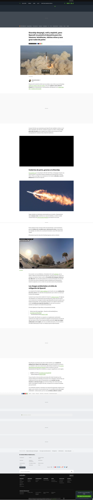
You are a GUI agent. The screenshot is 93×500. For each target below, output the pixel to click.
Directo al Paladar (46, 480)
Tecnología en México (32, 463)
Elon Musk (47, 393)
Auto (38, 3)
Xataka (21, 480)
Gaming (29, 3)
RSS (61, 467)
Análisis (30, 457)
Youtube (68, 3)
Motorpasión (53, 480)
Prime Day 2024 (22, 463)
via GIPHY (21, 270)
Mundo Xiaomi (22, 486)
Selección (24, 3)
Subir (71, 475)
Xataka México (22, 492)
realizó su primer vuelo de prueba (37, 85)
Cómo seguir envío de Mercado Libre (45, 450)
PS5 (51, 26)
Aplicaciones (40, 460)
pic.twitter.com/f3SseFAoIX (36, 313)
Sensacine (37, 480)
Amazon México (29, 26)
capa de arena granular (42, 217)
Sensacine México (38, 492)
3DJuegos (29, 480)
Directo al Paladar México (46, 493)
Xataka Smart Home (22, 484)
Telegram (59, 467)
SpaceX (38, 393)
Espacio (33, 393)
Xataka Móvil (22, 481)
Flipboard (40, 43)
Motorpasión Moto (54, 481)
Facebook (64, 3)
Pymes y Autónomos (69, 482)
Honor (64, 26)
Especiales (21, 460)
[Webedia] (71, 0)
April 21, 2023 (44, 314)
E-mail (41, 43)
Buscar (72, 472)
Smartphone (45, 26)
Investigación (22, 457)
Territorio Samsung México (46, 3)
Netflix (68, 26)
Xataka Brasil (22, 493)
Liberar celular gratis (68, 450)
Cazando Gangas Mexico (41, 458)
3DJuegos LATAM (30, 492)
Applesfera (21, 482)
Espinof (37, 481)
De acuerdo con (32, 173)
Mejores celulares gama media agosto (32, 450)
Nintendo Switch (55, 26)
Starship (42, 393)
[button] (36, 80)
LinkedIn (65, 467)
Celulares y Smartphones (31, 461)
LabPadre (56, 274)
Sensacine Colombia (37, 494)
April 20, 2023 (42, 374)
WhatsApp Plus (54, 450)
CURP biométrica (61, 450)
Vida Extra (29, 481)
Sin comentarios (32, 43)
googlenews (71, 3)
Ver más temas (22, 467)
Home (34, 3)
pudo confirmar (44, 291)
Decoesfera (61, 481)
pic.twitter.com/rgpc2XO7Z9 (45, 372)
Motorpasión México (53, 493)
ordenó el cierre (55, 297)
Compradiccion (61, 482)
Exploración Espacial (53, 393)
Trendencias (61, 480)
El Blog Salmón (69, 480)
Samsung (60, 26)
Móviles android (40, 463)
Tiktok (73, 3)
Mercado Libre (35, 26)
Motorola (40, 26)
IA (48, 26)
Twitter (66, 3)
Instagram (69, 3)
